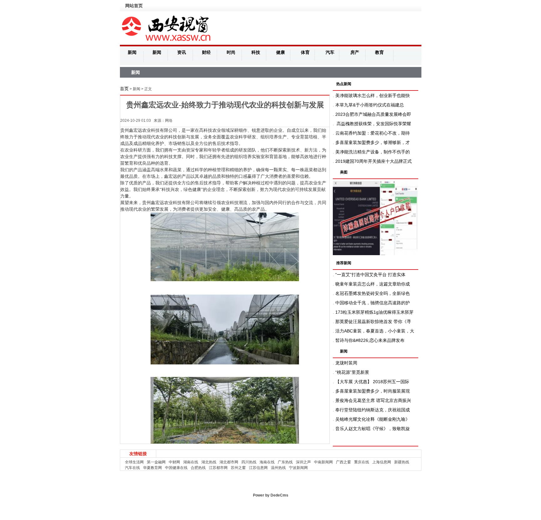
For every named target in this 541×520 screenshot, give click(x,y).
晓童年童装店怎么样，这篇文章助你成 (372, 283)
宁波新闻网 (298, 468)
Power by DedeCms (270, 495)
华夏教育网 (152, 468)
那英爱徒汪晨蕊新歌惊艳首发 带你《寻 (373, 321)
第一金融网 (156, 462)
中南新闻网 (323, 462)
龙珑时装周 (346, 362)
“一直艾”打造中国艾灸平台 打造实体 (370, 274)
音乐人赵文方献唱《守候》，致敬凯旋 (372, 428)
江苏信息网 (258, 468)
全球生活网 (134, 462)
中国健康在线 (176, 468)
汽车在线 (132, 468)
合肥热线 (198, 468)
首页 (124, 88)
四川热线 (248, 462)
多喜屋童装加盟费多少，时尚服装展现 (372, 391)
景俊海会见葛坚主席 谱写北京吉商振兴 (373, 400)
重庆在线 (361, 462)
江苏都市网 (218, 468)
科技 (255, 52)
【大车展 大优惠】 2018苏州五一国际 (372, 381)
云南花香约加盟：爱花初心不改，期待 (372, 133)
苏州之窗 (238, 468)
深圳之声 (303, 462)
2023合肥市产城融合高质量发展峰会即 (373, 114)
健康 (280, 52)
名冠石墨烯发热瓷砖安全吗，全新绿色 (372, 293)
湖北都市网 (228, 462)
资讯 (181, 52)
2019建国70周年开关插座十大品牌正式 (373, 161)
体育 (305, 52)
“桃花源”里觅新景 (352, 372)
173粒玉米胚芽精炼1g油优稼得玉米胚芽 (374, 312)
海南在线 (267, 462)
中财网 (174, 462)
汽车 (330, 52)
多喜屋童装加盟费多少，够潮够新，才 (372, 142)
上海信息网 (381, 462)
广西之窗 (343, 462)
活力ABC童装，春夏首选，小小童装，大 (374, 330)
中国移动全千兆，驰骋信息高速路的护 (372, 302)
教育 (379, 52)
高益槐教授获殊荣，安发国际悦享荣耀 (373, 123)
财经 (206, 52)
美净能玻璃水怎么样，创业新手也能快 (372, 95)
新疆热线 (401, 462)
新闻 (132, 52)
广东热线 (285, 462)
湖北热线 (208, 462)
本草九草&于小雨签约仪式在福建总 (369, 104)
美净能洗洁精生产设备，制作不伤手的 (372, 151)
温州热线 (278, 468)
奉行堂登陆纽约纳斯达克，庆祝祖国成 (372, 409)
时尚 (231, 52)
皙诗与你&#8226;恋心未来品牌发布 (369, 340)
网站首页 (134, 5)
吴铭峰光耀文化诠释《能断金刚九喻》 (372, 419)
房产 (354, 52)
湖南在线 (190, 462)
